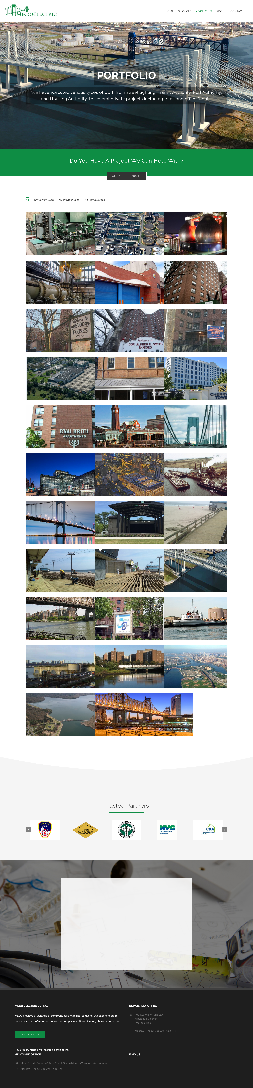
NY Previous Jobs (69, 199)
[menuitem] (27, 200)
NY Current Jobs (44, 199)
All (27, 200)
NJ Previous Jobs (95, 199)
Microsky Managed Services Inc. (49, 1049)
